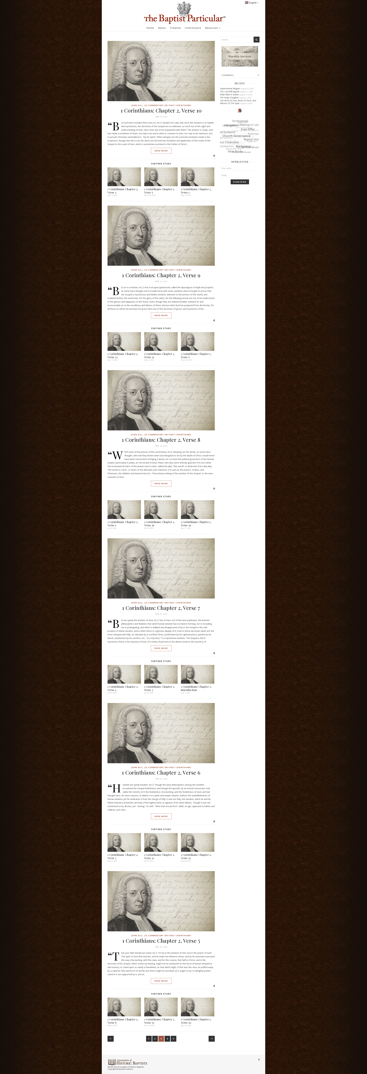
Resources (211, 27)
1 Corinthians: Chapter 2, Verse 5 (161, 940)
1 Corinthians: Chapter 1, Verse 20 (196, 1021)
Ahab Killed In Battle (229, 94)
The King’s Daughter (229, 97)
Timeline (175, 27)
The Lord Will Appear (229, 91)
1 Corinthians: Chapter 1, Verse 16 (159, 523)
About (162, 27)
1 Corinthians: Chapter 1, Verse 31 (159, 355)
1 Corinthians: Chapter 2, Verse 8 (161, 439)
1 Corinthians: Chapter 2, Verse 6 (161, 772)
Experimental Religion (230, 88)
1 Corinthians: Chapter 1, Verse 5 (159, 190)
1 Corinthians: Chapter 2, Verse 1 (196, 190)
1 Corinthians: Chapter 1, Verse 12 (159, 856)
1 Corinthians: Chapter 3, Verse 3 (159, 688)
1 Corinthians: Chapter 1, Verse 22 (123, 355)
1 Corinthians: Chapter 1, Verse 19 (196, 523)
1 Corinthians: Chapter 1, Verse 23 (159, 1021)
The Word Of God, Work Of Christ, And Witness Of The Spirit (238, 102)
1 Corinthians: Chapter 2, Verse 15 (196, 856)
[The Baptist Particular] (183, 12)
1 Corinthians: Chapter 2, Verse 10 (161, 110)
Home (150, 27)
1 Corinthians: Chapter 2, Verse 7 (161, 607)
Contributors (193, 27)
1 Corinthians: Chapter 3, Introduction (196, 688)
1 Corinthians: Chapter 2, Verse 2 (123, 190)
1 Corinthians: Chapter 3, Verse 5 (123, 688)
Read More (161, 150)
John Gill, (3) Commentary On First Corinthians (161, 105)
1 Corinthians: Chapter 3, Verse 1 (123, 523)
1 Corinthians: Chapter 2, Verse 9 (161, 275)
